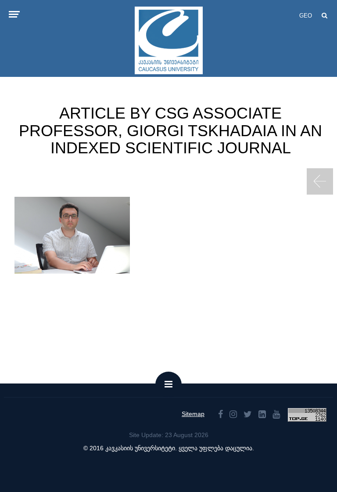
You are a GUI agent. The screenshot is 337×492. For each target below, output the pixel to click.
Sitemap (193, 413)
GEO (305, 15)
